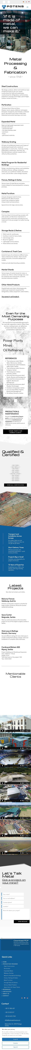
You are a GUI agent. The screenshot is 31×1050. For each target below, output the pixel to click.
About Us (6, 993)
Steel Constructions (9, 966)
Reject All (16, 1047)
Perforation (7, 968)
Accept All (15, 1039)
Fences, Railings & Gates (11, 978)
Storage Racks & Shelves (11, 982)
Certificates (7, 991)
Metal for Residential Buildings (12, 975)
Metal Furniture (8, 980)
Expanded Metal (8, 971)
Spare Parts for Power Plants (12, 987)
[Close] (29, 1028)
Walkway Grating (8, 973)
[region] (15, 1038)
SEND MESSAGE (22, 921)
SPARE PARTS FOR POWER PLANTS (15, 431)
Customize (15, 1043)
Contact (6, 995)
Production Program (10, 964)
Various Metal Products (10, 985)
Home (5, 962)
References (7, 989)
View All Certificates (15, 485)
